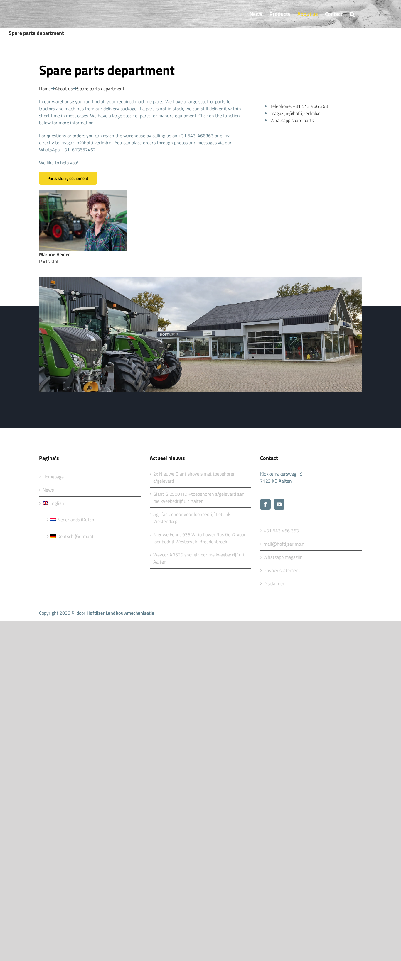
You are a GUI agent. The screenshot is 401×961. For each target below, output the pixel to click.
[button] (352, 14)
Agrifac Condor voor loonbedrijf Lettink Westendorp (191, 518)
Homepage (53, 476)
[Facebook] (265, 504)
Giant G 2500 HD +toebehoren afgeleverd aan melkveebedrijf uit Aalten (199, 497)
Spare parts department (100, 88)
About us (64, 88)
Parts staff (55, 258)
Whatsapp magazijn (283, 557)
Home (45, 88)
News (48, 489)
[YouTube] (279, 504)
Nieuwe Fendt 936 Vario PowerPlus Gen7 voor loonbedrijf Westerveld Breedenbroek (199, 538)
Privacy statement (282, 570)
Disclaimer (274, 583)
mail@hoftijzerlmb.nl (285, 543)
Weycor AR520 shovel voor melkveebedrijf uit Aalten (199, 558)
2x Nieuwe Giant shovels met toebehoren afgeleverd (194, 477)
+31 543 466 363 (281, 530)
